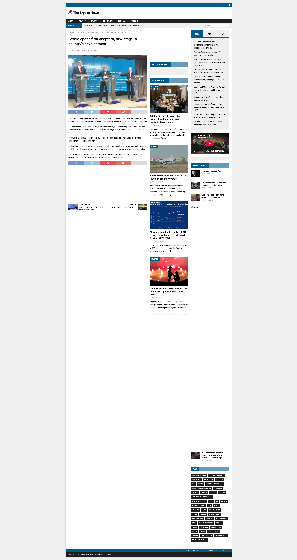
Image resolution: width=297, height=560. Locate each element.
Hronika (121, 21)
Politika (82, 21)
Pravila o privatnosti (195, 550)
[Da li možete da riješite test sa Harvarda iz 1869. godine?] (195, 185)
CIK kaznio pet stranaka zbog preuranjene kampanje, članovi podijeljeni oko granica (166, 119)
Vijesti (71, 21)
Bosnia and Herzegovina (201, 488)
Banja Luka (208, 479)
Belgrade (219, 479)
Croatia (204, 492)
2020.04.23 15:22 (208, 188)
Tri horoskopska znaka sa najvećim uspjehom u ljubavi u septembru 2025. (169, 291)
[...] (168, 138)
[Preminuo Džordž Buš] (195, 173)
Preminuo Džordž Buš (211, 171)
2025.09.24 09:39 (157, 241)
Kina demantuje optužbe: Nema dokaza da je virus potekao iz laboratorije (212, 455)
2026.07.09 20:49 (157, 182)
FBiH (209, 505)
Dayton (222, 492)
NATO (194, 523)
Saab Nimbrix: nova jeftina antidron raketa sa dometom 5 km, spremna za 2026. (209, 107)
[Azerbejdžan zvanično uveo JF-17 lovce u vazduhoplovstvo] (169, 159)
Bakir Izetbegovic (217, 475)
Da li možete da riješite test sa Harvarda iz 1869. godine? (215, 184)
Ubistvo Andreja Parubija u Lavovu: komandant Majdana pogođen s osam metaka (209, 80)
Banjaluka (196, 479)
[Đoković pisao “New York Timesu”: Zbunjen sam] (195, 197)
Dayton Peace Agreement (202, 497)
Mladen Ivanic (197, 518)
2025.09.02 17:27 (157, 298)
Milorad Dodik (214, 514)
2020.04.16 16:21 (208, 460)
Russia (194, 527)
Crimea (195, 492)
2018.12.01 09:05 (208, 174)
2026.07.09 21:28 (157, 125)
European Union (198, 505)
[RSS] (230, 5)
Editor (88, 50)
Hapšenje (195, 510)
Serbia (194, 531)
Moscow (210, 518)
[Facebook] (225, 5)
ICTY (204, 510)
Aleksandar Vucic (199, 475)
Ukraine (195, 536)
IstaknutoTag (214, 510)
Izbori (194, 514)
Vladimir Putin (221, 536)
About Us (226, 550)
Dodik (211, 501)
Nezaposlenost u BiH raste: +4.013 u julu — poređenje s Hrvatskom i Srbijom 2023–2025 (168, 235)
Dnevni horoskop (198, 501)
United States (206, 536)
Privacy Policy (213, 550)
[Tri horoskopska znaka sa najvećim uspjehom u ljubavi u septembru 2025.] (169, 271)
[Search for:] (217, 25)
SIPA (209, 531)
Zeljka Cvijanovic (199, 540)
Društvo (95, 21)
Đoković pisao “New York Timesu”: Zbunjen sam (213, 196)
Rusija (218, 523)
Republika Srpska (206, 523)
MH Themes (108, 554)
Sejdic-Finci (216, 527)
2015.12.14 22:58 (77, 50)
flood (216, 505)
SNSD (216, 531)
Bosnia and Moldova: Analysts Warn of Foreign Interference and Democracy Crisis (209, 90)
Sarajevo (204, 527)
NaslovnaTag (221, 518)
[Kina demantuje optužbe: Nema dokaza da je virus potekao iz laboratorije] (195, 455)
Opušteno (133, 21)
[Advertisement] (107, 184)
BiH (193, 484)
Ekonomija (108, 21)
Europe (224, 501)
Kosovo (203, 514)
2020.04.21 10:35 (208, 200)
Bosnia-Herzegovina (214, 484)
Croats (213, 492)
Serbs (202, 531)
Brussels (218, 488)
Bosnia (200, 484)
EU (217, 501)
